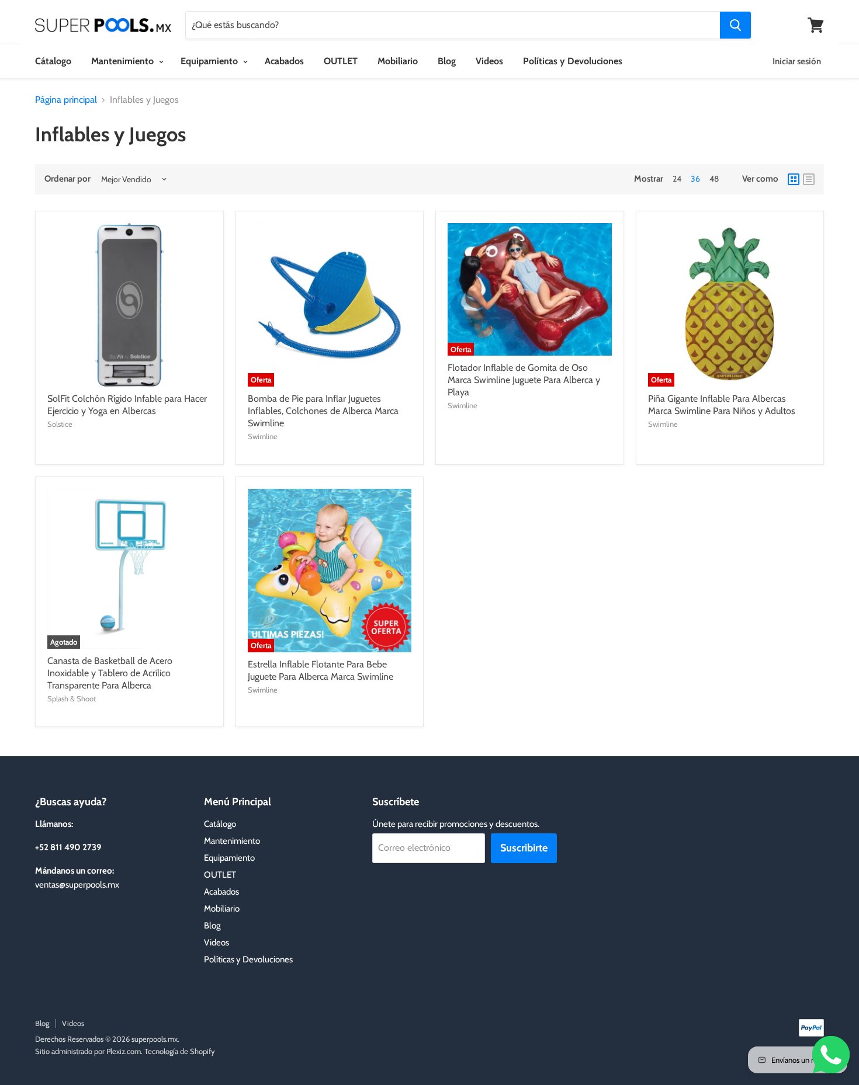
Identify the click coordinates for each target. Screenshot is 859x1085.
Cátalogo (53, 61)
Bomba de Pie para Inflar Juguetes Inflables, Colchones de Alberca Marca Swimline (323, 411)
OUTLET (341, 61)
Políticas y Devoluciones (572, 61)
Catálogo (220, 824)
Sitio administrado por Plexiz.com (88, 1051)
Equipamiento (210, 61)
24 (677, 178)
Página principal (66, 100)
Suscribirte (524, 847)
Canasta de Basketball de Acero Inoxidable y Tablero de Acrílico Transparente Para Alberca (109, 673)
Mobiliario (397, 61)
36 (695, 178)
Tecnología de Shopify (179, 1051)
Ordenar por (67, 179)
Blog (447, 61)
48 (714, 178)
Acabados (284, 61)
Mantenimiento (123, 61)
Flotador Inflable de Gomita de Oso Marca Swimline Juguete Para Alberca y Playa (524, 380)
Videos (489, 61)
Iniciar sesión (797, 61)
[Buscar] (735, 25)
